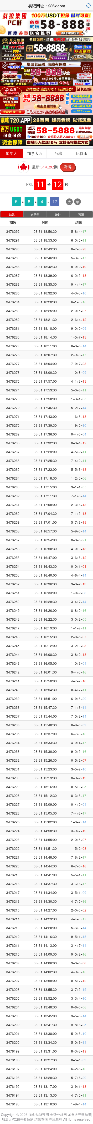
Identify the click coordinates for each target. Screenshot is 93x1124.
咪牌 (68, 166)
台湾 (58, 153)
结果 (12, 214)
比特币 (81, 153)
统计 (58, 214)
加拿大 (11, 153)
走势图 (35, 214)
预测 (81, 214)
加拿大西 (34, 153)
